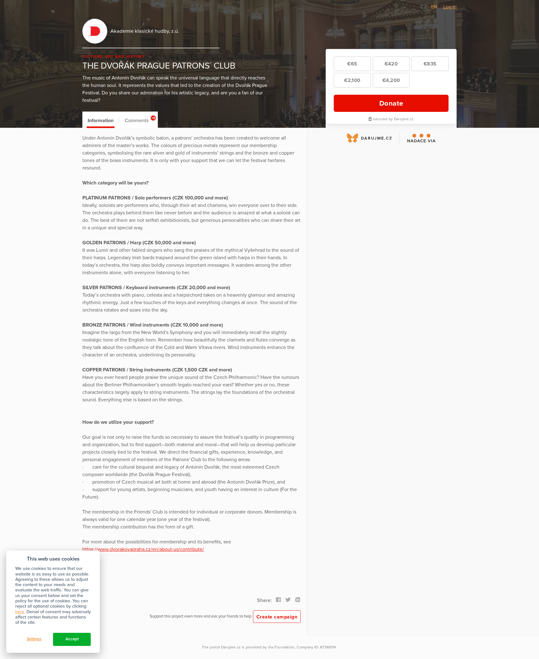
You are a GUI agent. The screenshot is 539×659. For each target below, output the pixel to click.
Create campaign (277, 617)
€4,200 (391, 80)
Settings (34, 639)
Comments (140, 120)
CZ (424, 7)
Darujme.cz (231, 647)
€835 (430, 64)
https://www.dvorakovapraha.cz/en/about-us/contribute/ (143, 549)
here (19, 611)
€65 (352, 64)
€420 (391, 64)
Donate (391, 103)
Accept (72, 639)
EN (434, 7)
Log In (450, 7)
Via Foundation (281, 647)
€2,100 (352, 80)
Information (101, 120)
